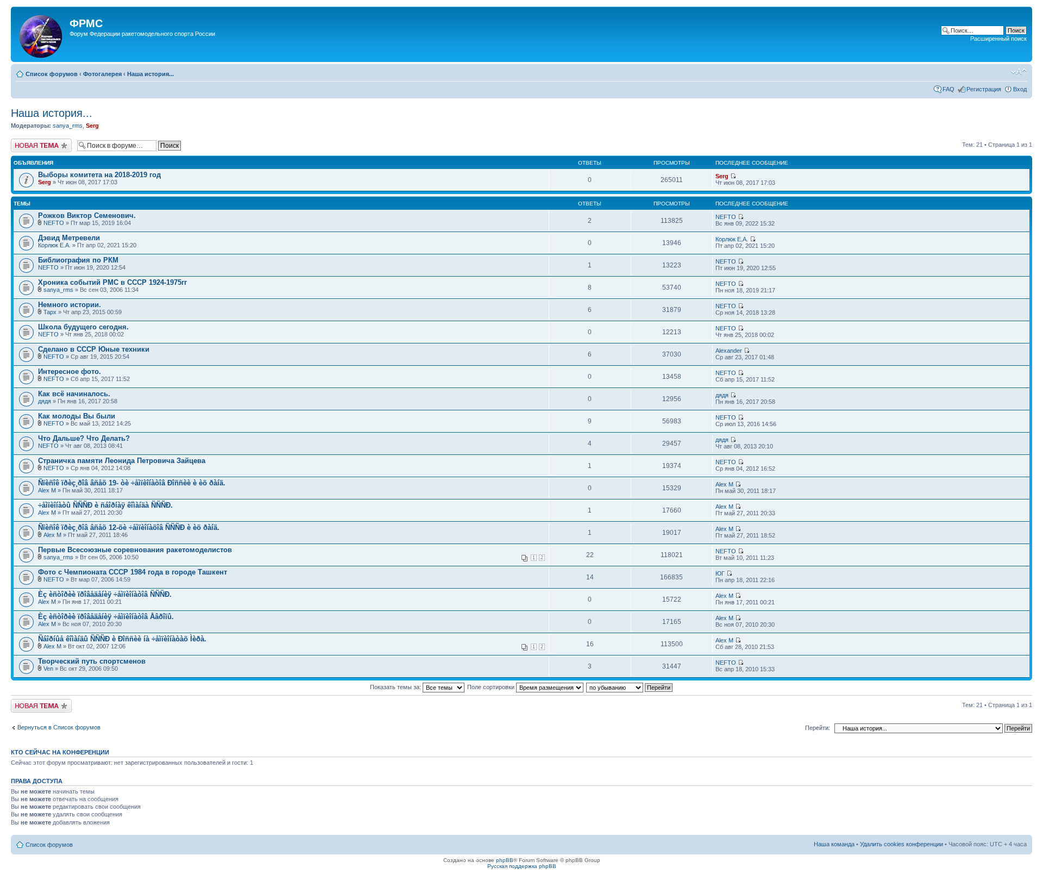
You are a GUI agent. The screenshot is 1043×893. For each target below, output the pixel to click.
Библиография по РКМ (78, 260)
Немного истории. (69, 305)
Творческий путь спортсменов (92, 661)
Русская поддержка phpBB (521, 866)
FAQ (948, 89)
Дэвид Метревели (69, 238)
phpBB (504, 860)
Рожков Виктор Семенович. (87, 215)
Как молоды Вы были (76, 416)
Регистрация (983, 89)
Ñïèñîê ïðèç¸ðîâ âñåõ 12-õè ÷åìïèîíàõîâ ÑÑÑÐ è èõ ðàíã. (128, 527)
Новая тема (27, 142)
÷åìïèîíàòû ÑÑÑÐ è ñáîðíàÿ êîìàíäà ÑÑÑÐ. (105, 505)
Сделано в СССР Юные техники (93, 349)
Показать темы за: (396, 687)
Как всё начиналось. (74, 394)
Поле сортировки (491, 687)
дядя (44, 401)
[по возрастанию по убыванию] (630, 687)
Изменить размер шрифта (1019, 72)
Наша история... (150, 74)
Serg (92, 125)
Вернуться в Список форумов (58, 727)
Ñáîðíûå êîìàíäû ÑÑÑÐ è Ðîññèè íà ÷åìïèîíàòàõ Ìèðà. (122, 639)
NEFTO (53, 223)
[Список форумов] (42, 34)
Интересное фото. (69, 371)
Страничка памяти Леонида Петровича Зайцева (121, 461)
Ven (48, 668)
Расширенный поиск (998, 38)
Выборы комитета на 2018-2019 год (99, 175)
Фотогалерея (102, 74)
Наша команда (834, 844)
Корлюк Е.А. (54, 245)
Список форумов (52, 74)
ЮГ (720, 573)
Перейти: (817, 728)
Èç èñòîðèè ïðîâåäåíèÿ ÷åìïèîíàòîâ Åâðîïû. (106, 617)
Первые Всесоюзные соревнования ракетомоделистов (135, 550)
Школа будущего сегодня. (83, 327)
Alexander (728, 350)
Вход (1020, 89)
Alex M (47, 490)
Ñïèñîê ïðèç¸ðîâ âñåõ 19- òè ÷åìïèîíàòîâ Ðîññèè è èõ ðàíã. (131, 483)
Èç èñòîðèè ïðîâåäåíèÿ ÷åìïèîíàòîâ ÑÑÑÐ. (105, 594)
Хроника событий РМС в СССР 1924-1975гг (112, 282)
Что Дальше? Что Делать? (84, 438)
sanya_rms (68, 125)
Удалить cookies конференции (901, 844)
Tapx (49, 312)
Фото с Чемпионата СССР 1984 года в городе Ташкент (132, 572)
